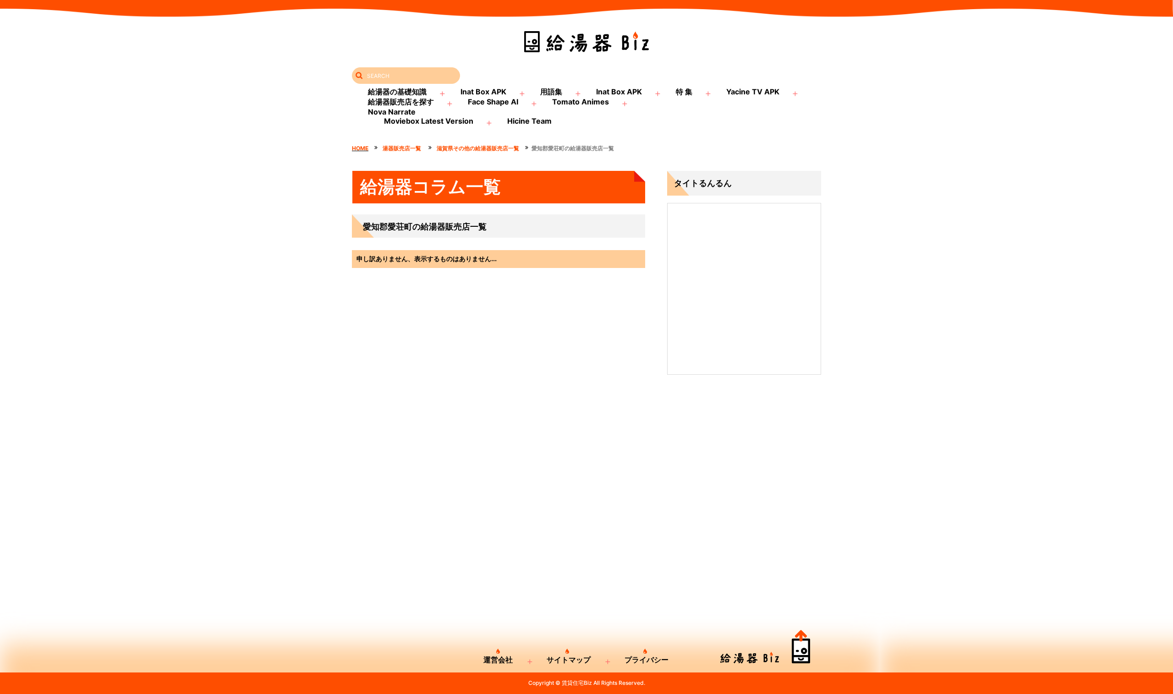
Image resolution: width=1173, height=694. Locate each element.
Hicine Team (529, 121)
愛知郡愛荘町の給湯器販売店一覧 (573, 148)
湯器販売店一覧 (402, 148)
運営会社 (498, 659)
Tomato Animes (580, 101)
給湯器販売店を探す (401, 101)
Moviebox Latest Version (428, 121)
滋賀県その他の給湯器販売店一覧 (478, 148)
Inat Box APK (483, 91)
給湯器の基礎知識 (397, 91)
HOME (360, 148)
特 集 (684, 91)
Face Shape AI (493, 101)
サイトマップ (569, 659)
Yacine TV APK (752, 91)
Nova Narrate (392, 111)
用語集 (551, 91)
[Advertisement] (744, 466)
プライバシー (647, 659)
